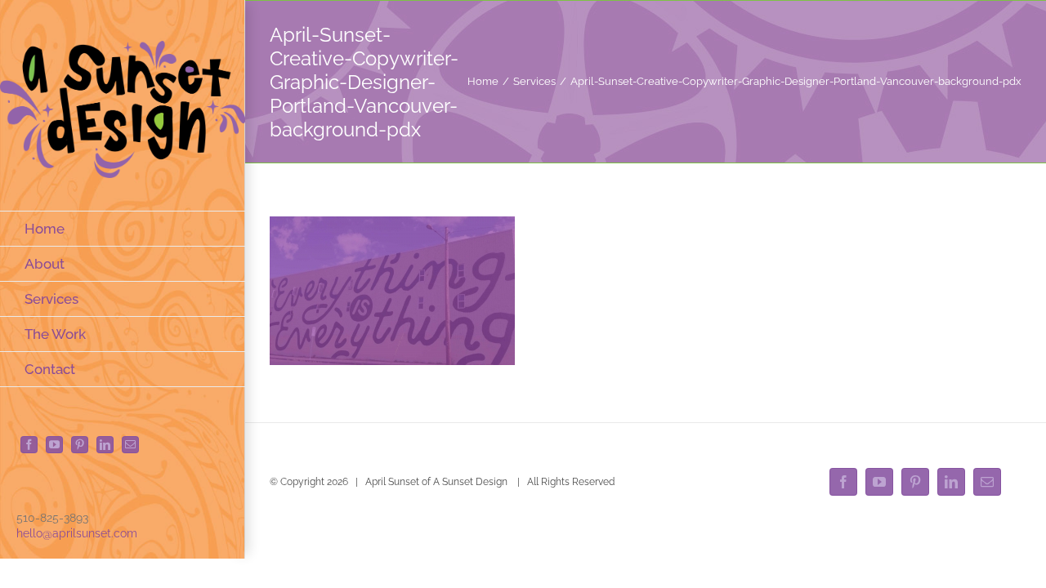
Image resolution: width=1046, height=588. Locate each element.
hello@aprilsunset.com (76, 533)
